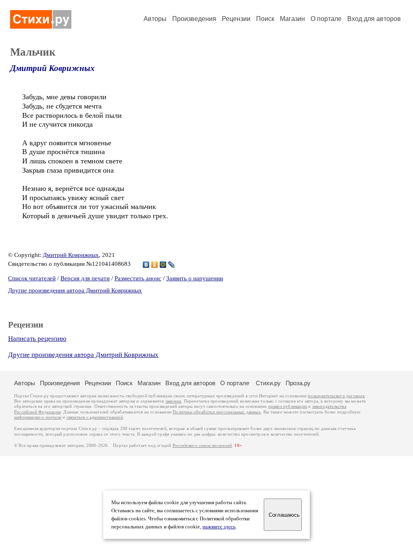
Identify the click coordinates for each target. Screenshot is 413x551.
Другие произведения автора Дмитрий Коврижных (75, 290)
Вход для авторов (374, 18)
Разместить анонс (138, 278)
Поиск (265, 18)
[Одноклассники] (154, 264)
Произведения (194, 18)
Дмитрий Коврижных (52, 68)
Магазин (292, 18)
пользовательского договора (336, 396)
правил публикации (287, 406)
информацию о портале (37, 417)
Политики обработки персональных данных (217, 412)
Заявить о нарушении (194, 278)
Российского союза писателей (202, 445)
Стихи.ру (268, 383)
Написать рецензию (37, 338)
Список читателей (32, 278)
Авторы (155, 18)
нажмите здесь (219, 527)
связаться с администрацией (95, 417)
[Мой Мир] (163, 264)
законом (173, 401)
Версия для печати (85, 278)
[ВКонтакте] (146, 264)
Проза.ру (298, 383)
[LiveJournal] (171, 264)
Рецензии (236, 18)
